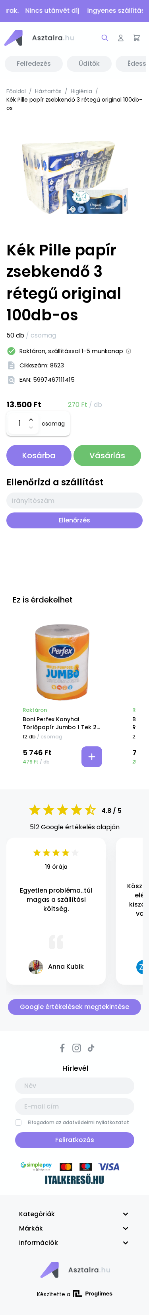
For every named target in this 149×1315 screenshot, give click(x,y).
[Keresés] (105, 38)
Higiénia (81, 91)
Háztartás (48, 91)
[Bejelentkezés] (121, 38)
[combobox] (74, 500)
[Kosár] (137, 38)
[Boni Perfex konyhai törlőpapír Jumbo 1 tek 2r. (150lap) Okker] (62, 662)
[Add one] (31, 420)
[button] (38, 38)
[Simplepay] (75, 1167)
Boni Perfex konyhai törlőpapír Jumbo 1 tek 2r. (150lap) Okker (61, 723)
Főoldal (16, 91)
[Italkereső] (74, 1180)
